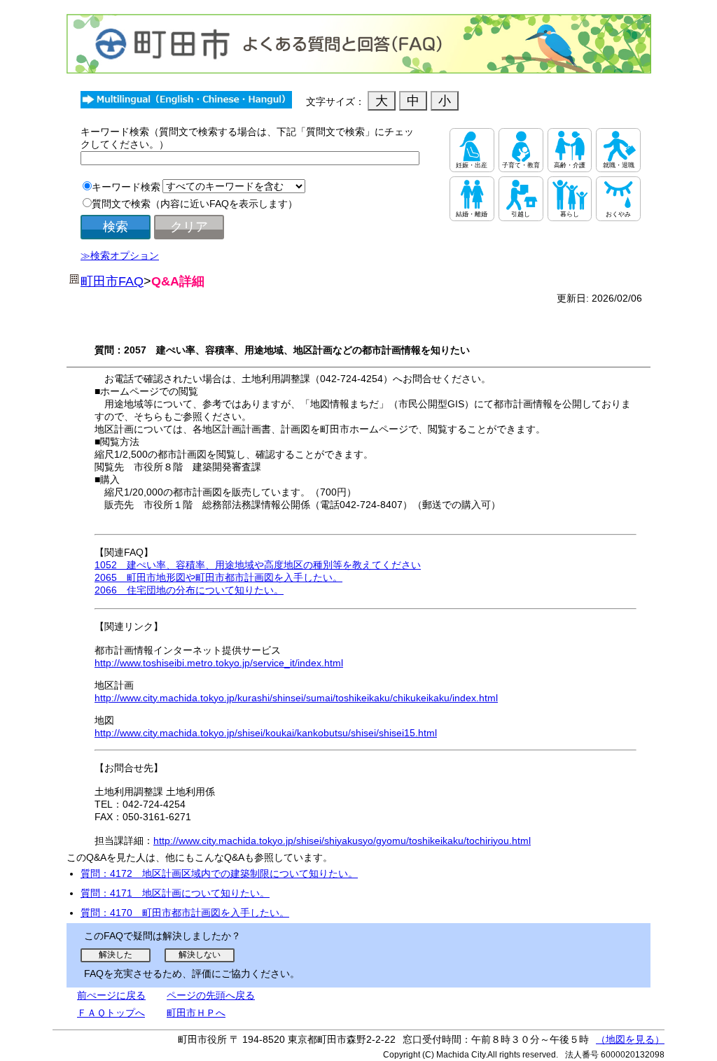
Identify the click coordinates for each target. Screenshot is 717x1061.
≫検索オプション (120, 255)
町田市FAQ (112, 281)
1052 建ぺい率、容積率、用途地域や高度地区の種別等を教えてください (258, 564)
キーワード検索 (126, 186)
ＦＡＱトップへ (111, 1012)
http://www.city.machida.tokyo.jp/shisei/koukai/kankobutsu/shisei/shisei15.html (266, 732)
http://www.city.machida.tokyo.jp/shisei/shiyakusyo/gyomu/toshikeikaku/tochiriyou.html (342, 840)
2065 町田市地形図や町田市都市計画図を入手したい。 (218, 577)
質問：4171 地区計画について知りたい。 (175, 893)
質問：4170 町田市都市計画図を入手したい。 (185, 912)
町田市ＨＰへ (196, 1012)
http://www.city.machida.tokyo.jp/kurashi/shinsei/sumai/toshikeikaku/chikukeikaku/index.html (296, 697)
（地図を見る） (630, 1039)
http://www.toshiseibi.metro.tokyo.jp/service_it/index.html (219, 662)
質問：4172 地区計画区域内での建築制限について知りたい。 (219, 873)
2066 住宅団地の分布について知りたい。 (189, 590)
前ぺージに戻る (111, 995)
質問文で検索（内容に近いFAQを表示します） (195, 203)
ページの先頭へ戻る (211, 995)
